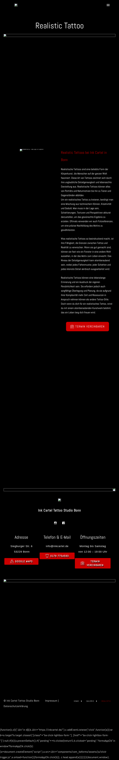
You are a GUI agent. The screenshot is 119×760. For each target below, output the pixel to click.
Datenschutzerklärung (16, 706)
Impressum (51, 700)
